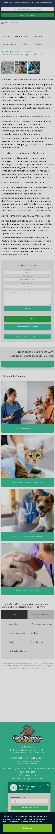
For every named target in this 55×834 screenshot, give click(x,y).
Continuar (27, 828)
